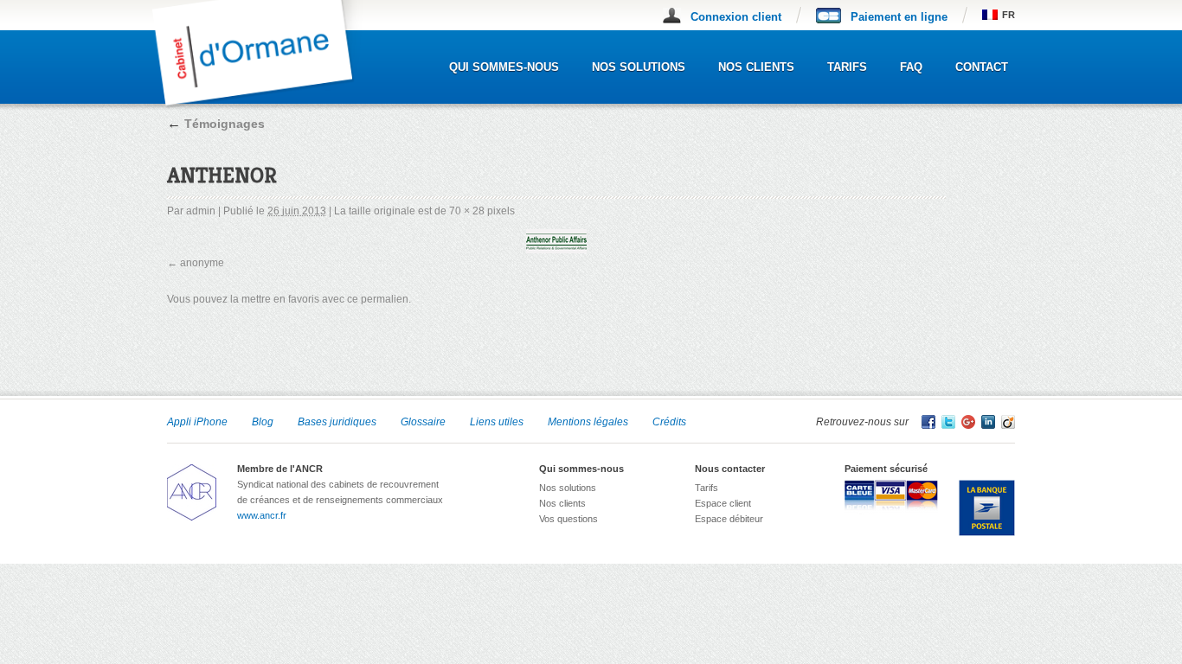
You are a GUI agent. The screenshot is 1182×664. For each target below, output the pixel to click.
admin (200, 211)
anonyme (202, 263)
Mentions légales (588, 422)
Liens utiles (497, 422)
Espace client (723, 503)
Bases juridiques (337, 422)
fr (1008, 15)
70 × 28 (467, 211)
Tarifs (847, 67)
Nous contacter (730, 468)
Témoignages (216, 124)
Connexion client (736, 16)
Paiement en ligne (899, 16)
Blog (262, 422)
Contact (981, 67)
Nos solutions (638, 67)
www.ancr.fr (261, 515)
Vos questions (568, 519)
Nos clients (756, 67)
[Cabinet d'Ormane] (265, 105)
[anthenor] (556, 241)
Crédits (669, 422)
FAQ (911, 67)
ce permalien (377, 299)
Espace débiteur (729, 519)
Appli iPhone (197, 422)
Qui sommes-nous (504, 67)
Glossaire (423, 422)
